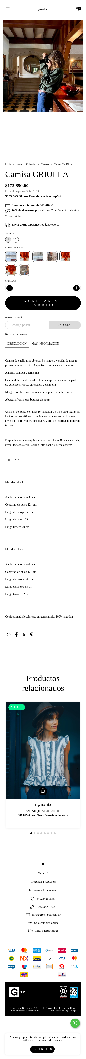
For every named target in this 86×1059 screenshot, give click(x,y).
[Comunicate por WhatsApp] (75, 1023)
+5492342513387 (46, 906)
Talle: (9, 233)
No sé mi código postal (16, 334)
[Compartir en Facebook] (16, 635)
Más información (45, 343)
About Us (43, 873)
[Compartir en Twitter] (24, 635)
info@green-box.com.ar (46, 914)
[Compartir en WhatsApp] (8, 635)
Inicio (8, 164)
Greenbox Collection (26, 164)
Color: (14, 247)
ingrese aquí (71, 1010)
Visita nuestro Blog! (46, 930)
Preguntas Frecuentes (43, 881)
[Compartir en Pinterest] (31, 635)
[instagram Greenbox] (43, 863)
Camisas (45, 164)
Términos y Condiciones (43, 890)
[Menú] (9, 9)
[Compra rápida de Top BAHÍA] (43, 791)
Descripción (17, 343)
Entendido (42, 1049)
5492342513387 (46, 898)
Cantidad (10, 281)
